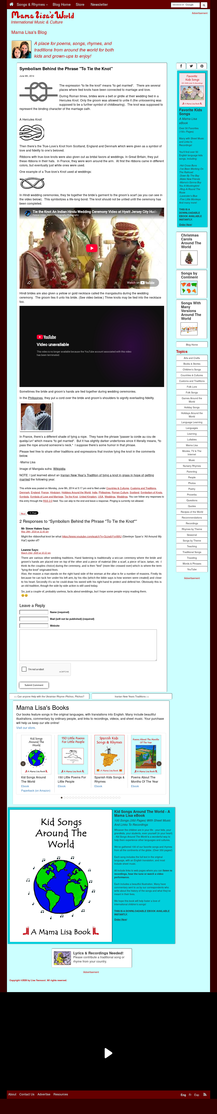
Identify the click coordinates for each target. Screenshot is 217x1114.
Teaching (192, 546)
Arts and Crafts (192, 358)
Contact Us (26, 1094)
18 (111, 798)
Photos (192, 483)
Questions (191, 500)
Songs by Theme (192, 540)
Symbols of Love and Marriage (46, 496)
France (45, 492)
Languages (192, 428)
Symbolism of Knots (151, 492)
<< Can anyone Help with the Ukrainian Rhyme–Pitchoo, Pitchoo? (49, 696)
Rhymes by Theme (192, 529)
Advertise (43, 1094)
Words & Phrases (192, 563)
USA (100, 496)
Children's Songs (192, 369)
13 (96, 798)
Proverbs (192, 494)
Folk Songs (192, 392)
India (94, 492)
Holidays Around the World (76, 492)
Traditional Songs (192, 552)
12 (93, 798)
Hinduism (55, 492)
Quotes (192, 506)
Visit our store (25, 727)
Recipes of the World (192, 511)
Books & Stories (191, 363)
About (12, 1094)
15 (102, 798)
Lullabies (192, 439)
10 (87, 798)
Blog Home (192, 344)
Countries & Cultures (117, 488)
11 (90, 798)
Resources (60, 1094)
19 (113, 798)
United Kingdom (88, 496)
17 (108, 798)
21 (119, 798)
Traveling (192, 557)
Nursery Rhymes (192, 465)
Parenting (192, 471)
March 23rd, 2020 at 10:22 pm (36, 553)
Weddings (110, 496)
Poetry (191, 488)
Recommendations (192, 517)
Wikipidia (59, 468)
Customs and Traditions (143, 488)
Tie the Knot (71, 496)
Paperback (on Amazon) (35, 790)
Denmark (24, 492)
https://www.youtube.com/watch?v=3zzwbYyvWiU (92, 536)
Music (192, 460)
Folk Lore (192, 386)
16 (105, 798)
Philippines (35, 398)
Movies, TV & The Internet (191, 452)
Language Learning (191, 422)
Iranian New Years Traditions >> (132, 696)
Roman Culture (120, 492)
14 (99, 798)
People (192, 477)
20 (116, 798)
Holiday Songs (192, 407)
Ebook (25, 786)
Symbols (24, 496)
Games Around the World (192, 399)
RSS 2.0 (47, 500)
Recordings (192, 523)
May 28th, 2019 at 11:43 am (35, 531)
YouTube (192, 569)
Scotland (134, 492)
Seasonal (192, 534)
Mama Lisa (192, 445)
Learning (192, 433)
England (35, 492)
